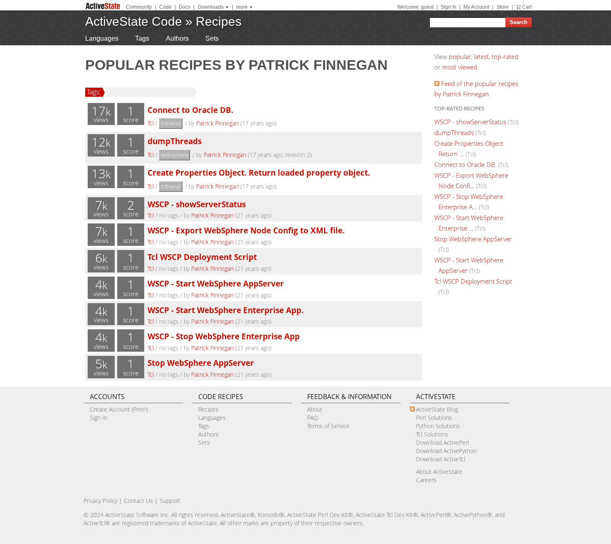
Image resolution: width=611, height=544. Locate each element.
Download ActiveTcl (440, 459)
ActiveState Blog (437, 409)
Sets (212, 38)
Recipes (218, 21)
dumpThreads (175, 141)
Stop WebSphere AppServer (201, 362)
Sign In (448, 7)
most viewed (459, 67)
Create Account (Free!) (119, 409)
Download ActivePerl (442, 442)
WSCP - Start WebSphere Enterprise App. (225, 310)
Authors (177, 38)
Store (503, 7)
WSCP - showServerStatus (197, 204)
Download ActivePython (446, 451)
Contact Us (138, 501)
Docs (184, 7)
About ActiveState (439, 471)
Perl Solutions (434, 417)
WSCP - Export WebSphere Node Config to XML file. (246, 230)
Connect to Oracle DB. (190, 109)
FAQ (312, 417)
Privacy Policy (100, 501)
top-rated (505, 56)
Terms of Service (328, 426)
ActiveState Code (133, 21)
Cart (527, 7)
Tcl (151, 123)
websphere (174, 155)
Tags (142, 38)
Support (170, 501)
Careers (426, 480)
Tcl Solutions (432, 434)
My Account (476, 7)
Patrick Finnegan (217, 123)
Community (139, 7)
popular (460, 56)
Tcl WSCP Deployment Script (202, 256)
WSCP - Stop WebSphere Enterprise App (224, 336)
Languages (101, 38)
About (315, 409)
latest (481, 56)
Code (165, 7)
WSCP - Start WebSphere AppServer (216, 283)
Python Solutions (438, 426)
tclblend (170, 123)
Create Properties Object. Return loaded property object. (259, 172)
